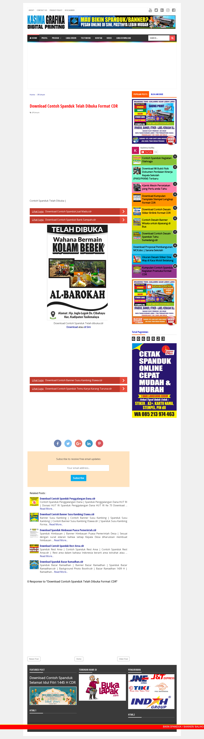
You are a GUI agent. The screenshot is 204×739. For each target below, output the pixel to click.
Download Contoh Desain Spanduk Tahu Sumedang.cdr (156, 237)
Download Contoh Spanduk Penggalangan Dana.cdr (67, 498)
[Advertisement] (102, 66)
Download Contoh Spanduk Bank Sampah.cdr (70, 219)
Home (34, 38)
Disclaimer (70, 10)
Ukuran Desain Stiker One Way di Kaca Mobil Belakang (157, 258)
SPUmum (35, 112)
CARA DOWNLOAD (123, 38)
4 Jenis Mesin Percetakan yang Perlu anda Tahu (156, 187)
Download (72, 327)
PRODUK (55, 38)
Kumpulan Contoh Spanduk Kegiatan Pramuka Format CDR (157, 271)
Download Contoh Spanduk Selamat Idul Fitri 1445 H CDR (53, 680)
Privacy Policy (56, 10)
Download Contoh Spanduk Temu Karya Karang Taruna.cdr (78, 388)
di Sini (87, 327)
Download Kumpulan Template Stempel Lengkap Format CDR (157, 199)
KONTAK (98, 38)
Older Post (123, 659)
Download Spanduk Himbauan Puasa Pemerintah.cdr (68, 530)
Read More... (46, 508)
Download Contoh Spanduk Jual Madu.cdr (68, 211)
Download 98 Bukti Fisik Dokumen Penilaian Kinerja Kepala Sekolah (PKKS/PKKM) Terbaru (152, 173)
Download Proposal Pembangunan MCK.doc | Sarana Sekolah (153, 248)
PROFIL (44, 38)
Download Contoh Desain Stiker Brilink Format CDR (156, 211)
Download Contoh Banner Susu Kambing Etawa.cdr (73, 380)
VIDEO (109, 38)
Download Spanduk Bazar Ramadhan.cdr (61, 561)
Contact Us (42, 10)
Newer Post (34, 659)
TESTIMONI (86, 38)
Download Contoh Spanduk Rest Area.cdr (62, 546)
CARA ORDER (71, 38)
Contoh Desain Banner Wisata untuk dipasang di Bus (156, 223)
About (31, 10)
